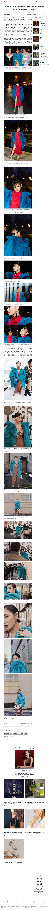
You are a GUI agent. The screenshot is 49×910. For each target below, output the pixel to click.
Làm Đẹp (41, 33)
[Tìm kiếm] (42, 1)
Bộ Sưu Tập (6, 860)
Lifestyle (42, 64)
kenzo (25, 733)
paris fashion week (8, 733)
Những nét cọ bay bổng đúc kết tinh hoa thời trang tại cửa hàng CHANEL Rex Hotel (13, 804)
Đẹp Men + (41, 49)
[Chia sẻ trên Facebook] (37, 14)
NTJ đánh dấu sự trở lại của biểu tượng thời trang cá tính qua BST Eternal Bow (24, 775)
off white (11, 736)
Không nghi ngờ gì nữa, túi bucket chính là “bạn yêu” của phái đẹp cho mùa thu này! (13, 834)
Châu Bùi (6, 736)
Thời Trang (7, 14)
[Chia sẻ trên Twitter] (42, 14)
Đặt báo (37, 1)
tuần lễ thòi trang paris (18, 733)
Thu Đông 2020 (7, 730)
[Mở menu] (45, 1)
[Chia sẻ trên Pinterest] (40, 14)
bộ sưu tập (14, 730)
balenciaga (20, 730)
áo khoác (26, 730)
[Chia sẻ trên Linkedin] (44, 14)
